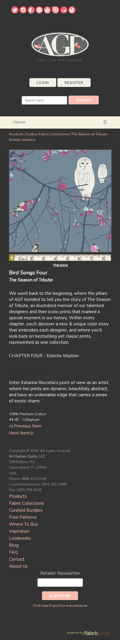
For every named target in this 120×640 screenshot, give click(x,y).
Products (16, 134)
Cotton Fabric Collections (48, 134)
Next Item (19, 433)
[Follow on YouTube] (47, 12)
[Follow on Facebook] (31, 12)
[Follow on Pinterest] (39, 12)
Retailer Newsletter (60, 573)
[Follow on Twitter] (14, 12)
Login (43, 82)
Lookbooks (20, 538)
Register (74, 82)
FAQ (13, 552)
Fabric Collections (26, 503)
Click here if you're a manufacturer (60, 605)
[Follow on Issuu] (55, 12)
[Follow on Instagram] (23, 12)
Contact (16, 559)
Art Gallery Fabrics (60, 46)
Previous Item (27, 426)
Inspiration (19, 531)
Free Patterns (23, 517)
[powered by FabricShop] (88, 633)
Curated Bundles (26, 510)
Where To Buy (23, 524)
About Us (18, 566)
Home (19, 122)
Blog (14, 545)
